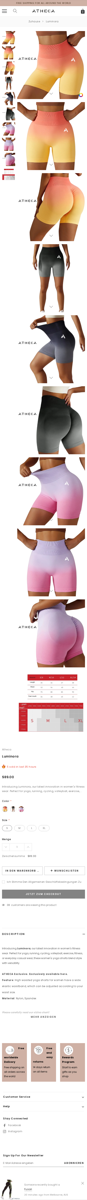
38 (8, 905)
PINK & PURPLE (21, 809)
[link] (81, 94)
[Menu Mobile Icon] (4, 11)
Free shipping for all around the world (43, 3)
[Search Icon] (15, 11)
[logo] (43, 11)
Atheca (7, 749)
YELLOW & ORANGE (5, 809)
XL (44, 828)
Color (6, 801)
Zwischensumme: (13, 856)
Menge (6, 839)
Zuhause (34, 21)
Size (6, 820)
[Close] (82, 1183)
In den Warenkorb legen (24, 870)
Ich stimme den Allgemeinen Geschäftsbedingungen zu (44, 882)
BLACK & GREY (13, 809)
